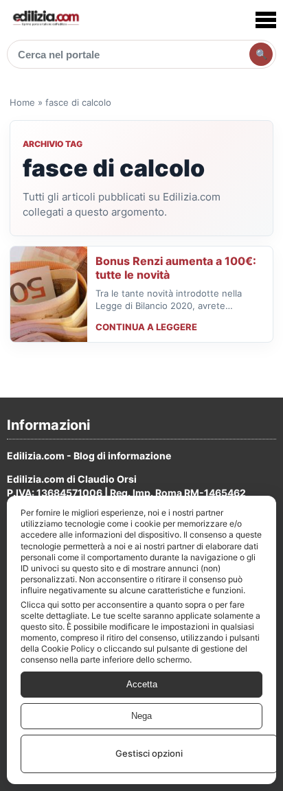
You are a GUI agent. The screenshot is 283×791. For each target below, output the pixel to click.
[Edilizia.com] (45, 19)
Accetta (141, 684)
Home (22, 102)
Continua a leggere (146, 326)
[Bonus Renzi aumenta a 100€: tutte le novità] (48, 294)
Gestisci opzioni (149, 753)
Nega (141, 716)
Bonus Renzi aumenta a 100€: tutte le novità (175, 268)
